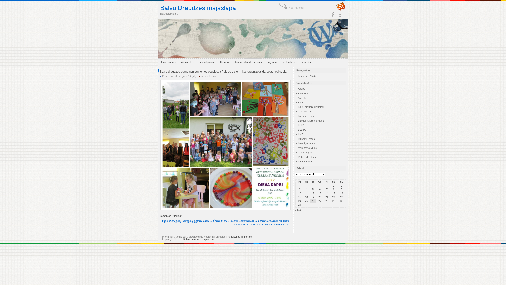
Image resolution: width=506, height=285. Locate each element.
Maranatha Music (307, 148)
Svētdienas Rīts (306, 161)
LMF (300, 134)
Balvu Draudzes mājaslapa (198, 7)
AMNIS (302, 98)
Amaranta (303, 93)
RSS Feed (341, 6)
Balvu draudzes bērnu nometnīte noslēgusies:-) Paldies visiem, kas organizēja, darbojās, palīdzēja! (223, 71)
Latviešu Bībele (306, 116)
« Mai (298, 209)
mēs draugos (305, 152)
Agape (301, 88)
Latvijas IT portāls (241, 236)
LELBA (302, 129)
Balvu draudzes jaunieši (311, 107)
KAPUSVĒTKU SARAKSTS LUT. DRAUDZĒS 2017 (261, 224)
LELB (301, 125)
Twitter (340, 15)
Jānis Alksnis (305, 111)
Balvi (300, 102)
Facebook (333, 15)
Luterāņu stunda (307, 143)
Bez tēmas (210, 76)
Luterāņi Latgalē (307, 139)
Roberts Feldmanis (308, 157)
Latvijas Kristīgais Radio (311, 120)
